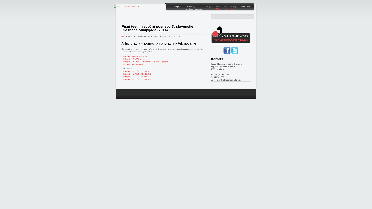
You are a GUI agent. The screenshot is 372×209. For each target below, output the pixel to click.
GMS (123, 36)
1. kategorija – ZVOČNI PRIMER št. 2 (136, 74)
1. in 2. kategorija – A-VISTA (132, 64)
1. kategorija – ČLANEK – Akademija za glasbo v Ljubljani (144, 61)
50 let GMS (245, 7)
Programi (178, 7)
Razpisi (209, 7)
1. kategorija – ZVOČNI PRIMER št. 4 (136, 79)
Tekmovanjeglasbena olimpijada (194, 8)
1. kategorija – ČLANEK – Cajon (134, 58)
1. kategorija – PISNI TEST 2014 (134, 56)
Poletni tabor (221, 8)
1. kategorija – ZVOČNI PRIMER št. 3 (136, 76)
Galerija (233, 8)
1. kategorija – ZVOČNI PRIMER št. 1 (136, 71)
